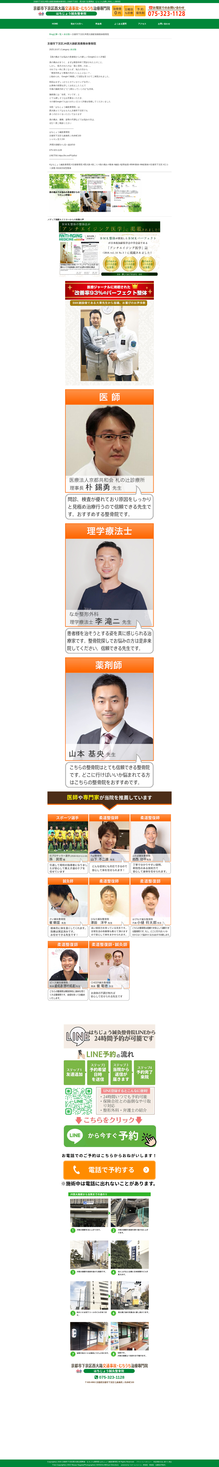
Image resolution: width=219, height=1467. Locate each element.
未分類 (67, 34)
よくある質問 (120, 24)
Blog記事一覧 (55, 34)
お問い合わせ (164, 24)
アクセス (142, 24)
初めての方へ (77, 24)
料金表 (99, 24)
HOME (55, 24)
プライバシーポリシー (144, 1462)
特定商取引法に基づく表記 (162, 1462)
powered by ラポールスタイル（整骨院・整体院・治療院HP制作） (144, 1465)
